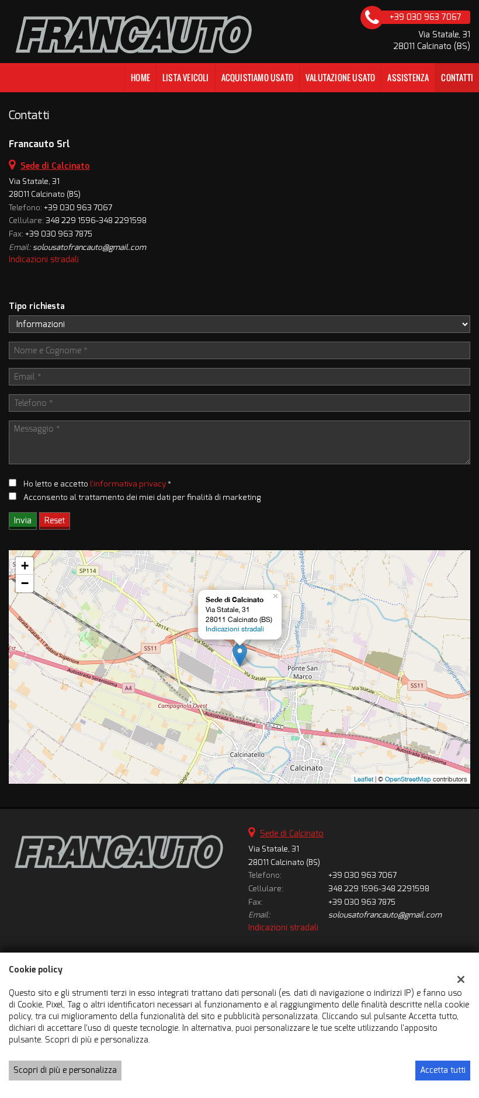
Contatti (457, 77)
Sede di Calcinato (292, 833)
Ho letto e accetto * (97, 484)
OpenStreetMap (408, 779)
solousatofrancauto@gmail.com (89, 247)
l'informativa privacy (128, 484)
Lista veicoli (185, 77)
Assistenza (408, 77)
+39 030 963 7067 (78, 208)
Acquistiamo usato (257, 77)
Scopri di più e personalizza (65, 1070)
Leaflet (363, 779)
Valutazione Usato (340, 77)
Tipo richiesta (37, 306)
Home (140, 77)
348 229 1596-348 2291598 (96, 220)
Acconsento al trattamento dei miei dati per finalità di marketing (142, 497)
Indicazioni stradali (44, 259)
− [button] (25, 583)
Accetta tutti (443, 1070)
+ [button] (25, 565)
